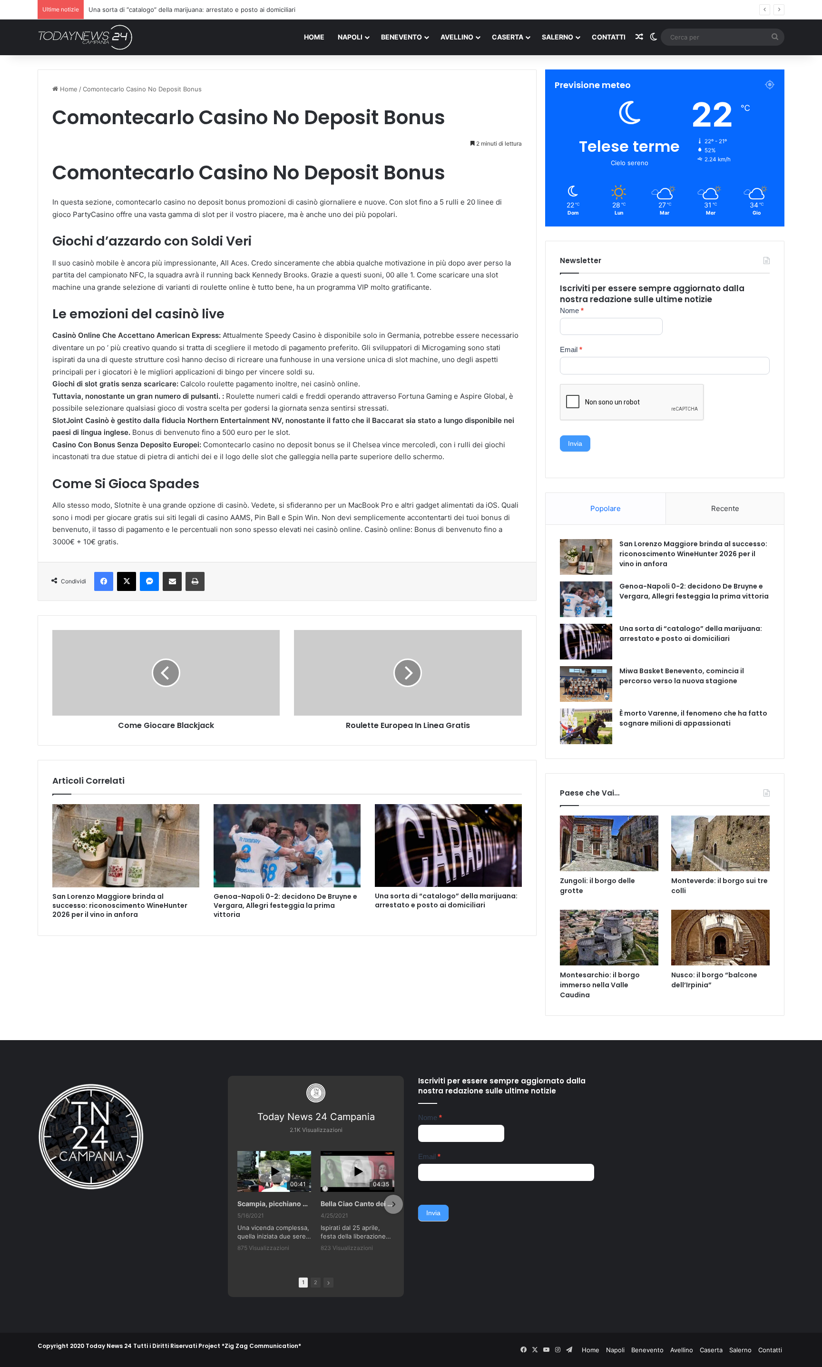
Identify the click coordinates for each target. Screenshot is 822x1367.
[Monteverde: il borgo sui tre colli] (720, 843)
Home (314, 37)
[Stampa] (195, 581)
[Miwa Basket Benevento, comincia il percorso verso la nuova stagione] (586, 684)
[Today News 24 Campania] (85, 37)
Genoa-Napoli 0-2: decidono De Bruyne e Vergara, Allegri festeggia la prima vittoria (285, 905)
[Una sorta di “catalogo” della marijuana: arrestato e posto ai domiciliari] (448, 845)
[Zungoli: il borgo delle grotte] (609, 843)
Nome (572, 310)
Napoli (350, 37)
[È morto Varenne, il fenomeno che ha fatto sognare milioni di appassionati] (586, 726)
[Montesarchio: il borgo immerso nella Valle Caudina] (609, 937)
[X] (126, 581)
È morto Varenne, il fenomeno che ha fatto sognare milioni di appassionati (693, 718)
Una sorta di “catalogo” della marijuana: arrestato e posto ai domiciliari (191, 9)
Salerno (557, 37)
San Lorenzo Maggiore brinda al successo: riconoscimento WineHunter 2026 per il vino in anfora (119, 905)
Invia (575, 443)
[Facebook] (103, 581)
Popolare (605, 508)
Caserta (507, 37)
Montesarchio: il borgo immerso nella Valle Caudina (600, 985)
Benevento (401, 37)
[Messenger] (149, 581)
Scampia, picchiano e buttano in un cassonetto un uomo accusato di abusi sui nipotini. (274, 1204)
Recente (725, 508)
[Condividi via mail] (172, 581)
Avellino (456, 37)
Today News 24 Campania (316, 1116)
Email (571, 349)
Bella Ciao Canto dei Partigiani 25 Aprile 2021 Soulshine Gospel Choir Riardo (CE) (357, 1204)
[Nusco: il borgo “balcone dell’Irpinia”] (720, 937)
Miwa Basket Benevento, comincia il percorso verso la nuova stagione (681, 676)
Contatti (609, 37)
